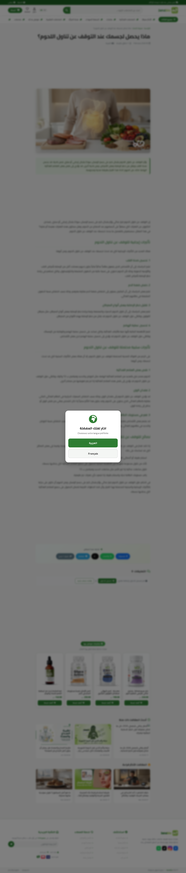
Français (93, 453)
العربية (93, 443)
